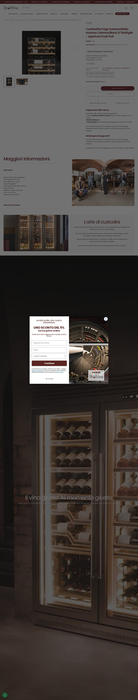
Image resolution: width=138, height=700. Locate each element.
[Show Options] (65, 356)
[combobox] (48, 356)
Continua (49, 363)
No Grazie (49, 379)
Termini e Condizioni (37, 370)
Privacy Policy (59, 372)
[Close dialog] (106, 319)
